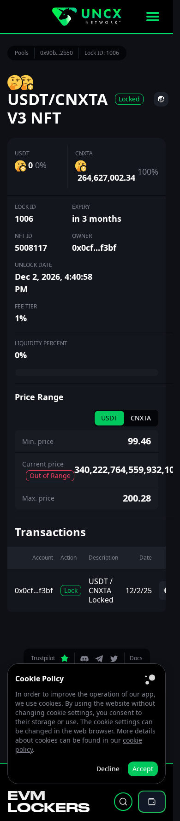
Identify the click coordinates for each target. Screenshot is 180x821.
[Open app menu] (153, 16)
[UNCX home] (86, 16)
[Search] (123, 801)
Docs (136, 658)
